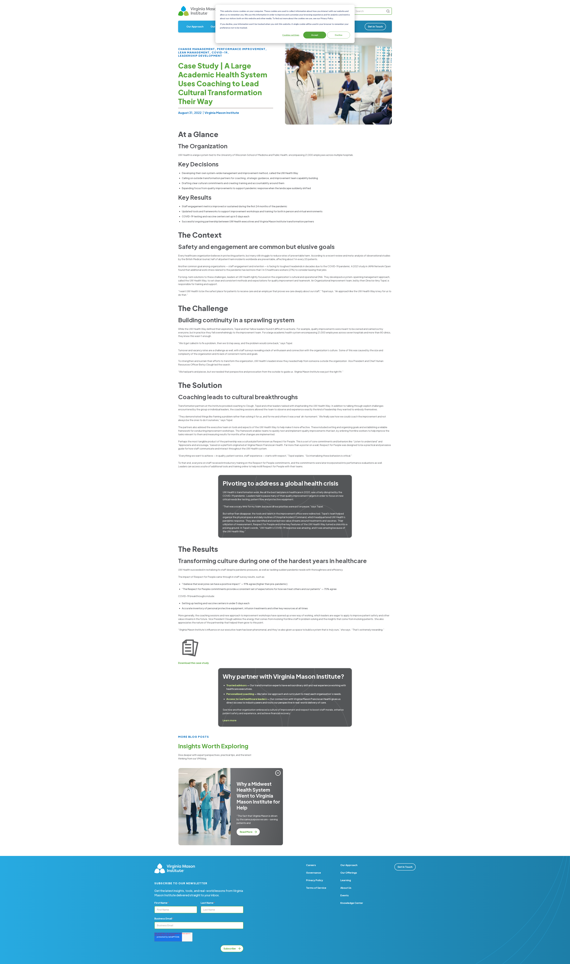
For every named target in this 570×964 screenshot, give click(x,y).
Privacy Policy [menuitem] (314, 880)
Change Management (196, 49)
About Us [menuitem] (345, 887)
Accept (314, 35)
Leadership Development (200, 55)
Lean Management (194, 52)
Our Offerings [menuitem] (348, 872)
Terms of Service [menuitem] (316, 887)
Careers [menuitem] (311, 865)
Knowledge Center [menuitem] (351, 902)
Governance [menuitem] (313, 872)
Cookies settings (290, 35)
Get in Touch (375, 26)
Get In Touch (405, 866)
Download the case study (193, 662)
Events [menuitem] (344, 895)
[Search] (388, 11)
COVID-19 (220, 52)
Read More (246, 831)
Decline (338, 35)
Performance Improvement (241, 49)
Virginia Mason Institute (222, 112)
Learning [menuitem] (345, 880)
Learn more (229, 720)
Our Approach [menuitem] (195, 26)
